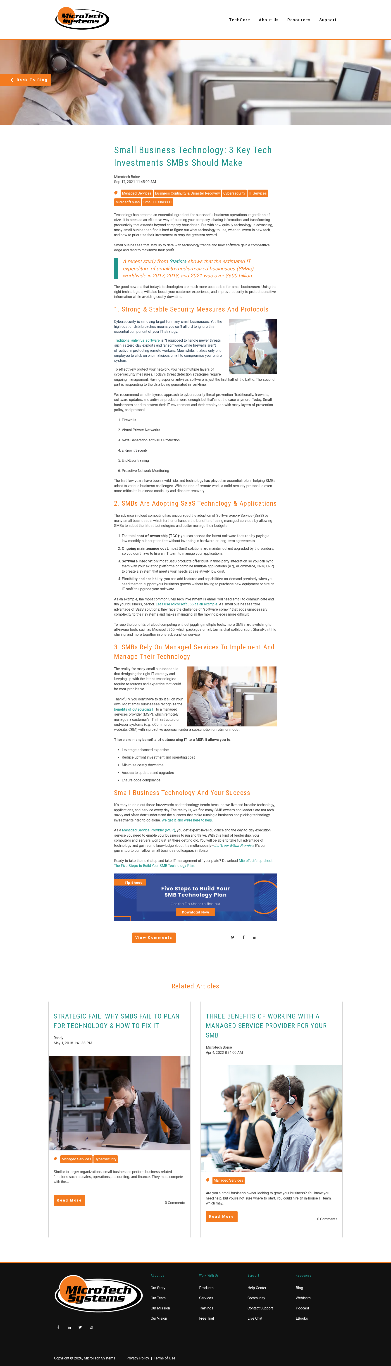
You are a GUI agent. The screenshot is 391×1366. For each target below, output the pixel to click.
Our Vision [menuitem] (159, 1318)
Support (328, 19)
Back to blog (32, 80)
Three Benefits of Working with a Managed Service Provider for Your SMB (266, 1025)
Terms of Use (164, 1358)
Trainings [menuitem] (206, 1308)
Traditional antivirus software (137, 340)
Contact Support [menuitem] (260, 1308)
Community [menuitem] (256, 1298)
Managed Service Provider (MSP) (148, 830)
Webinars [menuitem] (303, 1298)
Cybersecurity (234, 193)
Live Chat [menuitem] (255, 1318)
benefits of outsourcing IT (134, 709)
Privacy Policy (137, 1358)
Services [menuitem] (206, 1298)
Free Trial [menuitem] (206, 1318)
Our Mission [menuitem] (160, 1308)
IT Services (258, 193)
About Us (269, 19)
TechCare (239, 19)
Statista (177, 261)
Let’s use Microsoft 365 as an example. (187, 604)
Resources (299, 19)
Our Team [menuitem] (158, 1298)
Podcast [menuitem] (302, 1308)
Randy (58, 1038)
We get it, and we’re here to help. (187, 820)
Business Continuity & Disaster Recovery (187, 193)
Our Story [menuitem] (158, 1288)
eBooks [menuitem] (302, 1318)
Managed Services (137, 193)
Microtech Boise (127, 177)
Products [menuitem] (206, 1288)
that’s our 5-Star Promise (233, 845)
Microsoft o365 (127, 202)
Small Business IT (157, 202)
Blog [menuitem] (299, 1288)
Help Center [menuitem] (257, 1288)
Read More (69, 1200)
